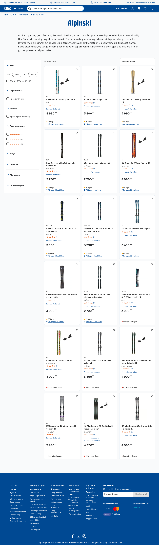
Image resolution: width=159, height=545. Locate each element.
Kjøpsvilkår (34, 520)
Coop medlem (56, 493)
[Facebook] (73, 536)
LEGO (88, 506)
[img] (62, 105)
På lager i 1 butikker (131, 124)
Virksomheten (15, 518)
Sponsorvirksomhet (18, 521)
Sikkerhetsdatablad (18, 512)
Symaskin (90, 515)
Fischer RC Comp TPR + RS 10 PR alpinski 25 (61, 230)
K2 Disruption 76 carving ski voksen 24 (97, 361)
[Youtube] (78, 536)
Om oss (13, 489)
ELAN (48, 160)
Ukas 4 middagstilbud (74, 510)
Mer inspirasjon (74, 514)
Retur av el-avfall (57, 496)
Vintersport (24, 14)
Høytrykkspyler (92, 509)
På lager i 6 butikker (94, 124)
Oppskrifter (73, 505)
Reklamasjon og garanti (36, 500)
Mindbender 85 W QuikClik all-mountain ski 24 (136, 361)
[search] (29, 8)
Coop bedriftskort (56, 512)
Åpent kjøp (55, 489)
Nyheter (13, 493)
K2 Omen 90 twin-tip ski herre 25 (135, 100)
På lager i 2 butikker (56, 124)
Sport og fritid (10, 14)
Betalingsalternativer (38, 507)
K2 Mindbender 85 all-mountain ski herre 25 (61, 295)
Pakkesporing (35, 514)
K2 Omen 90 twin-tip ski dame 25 (60, 100)
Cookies (33, 526)
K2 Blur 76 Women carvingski (135, 228)
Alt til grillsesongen (73, 496)
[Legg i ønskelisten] (77, 69)
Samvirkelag (15, 515)
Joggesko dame (92, 519)
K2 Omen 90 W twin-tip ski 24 (135, 163)
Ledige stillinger (16, 505)
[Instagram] (84, 536)
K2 (47, 97)
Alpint (34, 14)
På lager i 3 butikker (131, 190)
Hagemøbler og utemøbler (92, 496)
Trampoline (90, 492)
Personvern (34, 523)
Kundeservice (35, 489)
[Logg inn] (132, 8)
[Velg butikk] (139, 8)
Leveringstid (35, 530)
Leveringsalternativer (38, 511)
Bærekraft (14, 508)
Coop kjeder (15, 502)
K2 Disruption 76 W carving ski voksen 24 (61, 427)
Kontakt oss (34, 493)
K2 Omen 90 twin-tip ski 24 (59, 360)
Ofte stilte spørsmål (38, 504)
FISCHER (49, 226)
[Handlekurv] (151, 8)
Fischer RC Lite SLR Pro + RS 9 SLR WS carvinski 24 (135, 295)
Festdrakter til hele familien (74, 490)
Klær (88, 512)
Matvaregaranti (57, 502)
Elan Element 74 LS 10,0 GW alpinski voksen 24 (97, 295)
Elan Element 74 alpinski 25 (97, 163)
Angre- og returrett (37, 496)
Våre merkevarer (16, 499)
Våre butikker (15, 496)
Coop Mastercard (55, 506)
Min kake (54, 516)
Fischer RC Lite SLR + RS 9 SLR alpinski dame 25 (98, 230)
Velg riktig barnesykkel (73, 501)
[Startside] (8, 8)
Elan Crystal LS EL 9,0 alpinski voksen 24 (60, 164)
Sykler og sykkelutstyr (91, 502)
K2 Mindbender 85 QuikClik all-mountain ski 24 (99, 427)
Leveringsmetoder (141, 503)
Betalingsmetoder (110, 503)
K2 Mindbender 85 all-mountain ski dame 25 (136, 427)
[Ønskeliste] (145, 8)
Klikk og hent (56, 499)
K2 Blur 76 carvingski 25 (95, 99)
